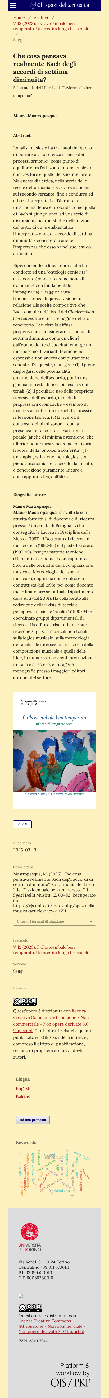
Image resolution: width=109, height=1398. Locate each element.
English (23, 1088)
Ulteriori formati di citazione (40, 921)
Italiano (23, 1096)
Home (19, 17)
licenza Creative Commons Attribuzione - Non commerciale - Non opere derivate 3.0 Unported (52, 1326)
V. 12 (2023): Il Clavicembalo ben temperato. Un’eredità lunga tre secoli (50, 26)
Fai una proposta (33, 1120)
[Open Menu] (13, 5)
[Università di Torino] (30, 1252)
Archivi (41, 17)
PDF (24, 824)
